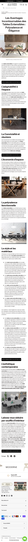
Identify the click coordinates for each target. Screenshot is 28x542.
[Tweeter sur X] (8, 456)
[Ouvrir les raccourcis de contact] (24, 538)
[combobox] (14, 8)
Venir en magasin (8, 484)
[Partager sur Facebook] (11, 456)
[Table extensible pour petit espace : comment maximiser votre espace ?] (2, 540)
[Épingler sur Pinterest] (14, 456)
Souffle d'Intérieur (7, 536)
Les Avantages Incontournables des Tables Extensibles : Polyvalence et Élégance (13, 13)
